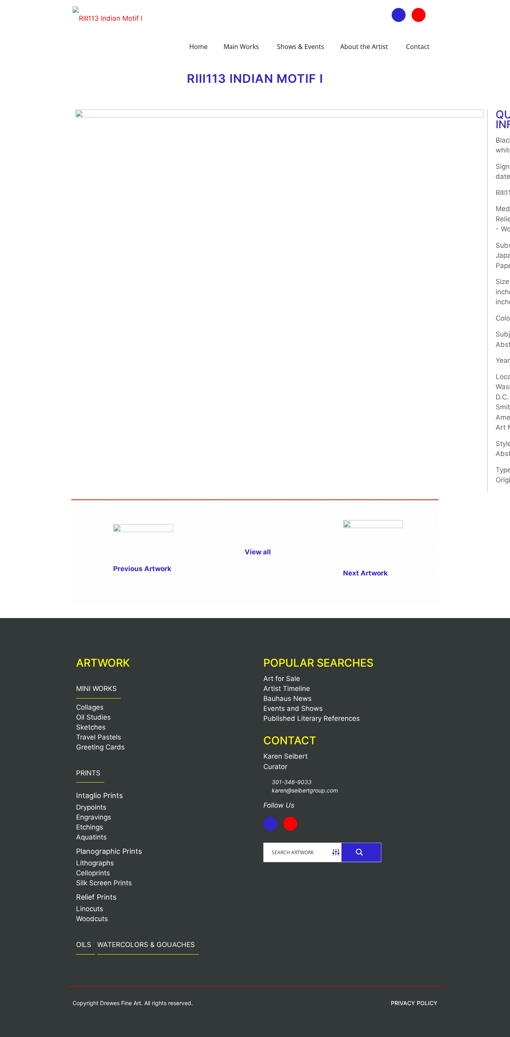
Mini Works (96, 689)
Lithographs (95, 863)
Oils (83, 945)
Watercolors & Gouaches (146, 945)
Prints (88, 773)
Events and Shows (293, 708)
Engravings (93, 817)
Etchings (89, 827)
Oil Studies (93, 717)
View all (258, 552)
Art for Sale (281, 679)
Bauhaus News (287, 698)
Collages (90, 707)
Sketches (91, 727)
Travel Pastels (98, 737)
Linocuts (89, 909)
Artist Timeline (286, 689)
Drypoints (91, 807)
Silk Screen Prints (104, 883)
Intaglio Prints (99, 795)
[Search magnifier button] (361, 852)
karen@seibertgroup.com (305, 790)
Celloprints (93, 873)
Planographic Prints (109, 851)
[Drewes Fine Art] (107, 18)
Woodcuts (92, 919)
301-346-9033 (292, 782)
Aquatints (91, 837)
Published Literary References (311, 718)
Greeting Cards (100, 747)
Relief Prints (96, 897)
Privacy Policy (414, 1003)
